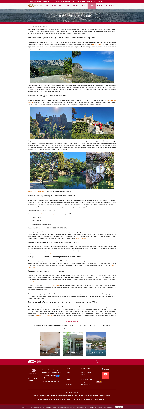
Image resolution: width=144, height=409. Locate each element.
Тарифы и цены (57, 6)
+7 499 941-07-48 (91, 1)
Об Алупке (68, 384)
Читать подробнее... (82, 238)
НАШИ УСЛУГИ (96, 352)
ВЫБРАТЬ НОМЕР (50, 352)
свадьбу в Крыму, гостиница (44, 315)
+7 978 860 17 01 (50, 376)
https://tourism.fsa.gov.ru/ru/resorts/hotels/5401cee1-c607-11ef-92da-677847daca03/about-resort (75, 399)
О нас (47, 6)
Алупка (91, 6)
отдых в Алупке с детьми (50, 285)
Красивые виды (85, 384)
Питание (83, 374)
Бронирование (109, 6)
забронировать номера (47, 214)
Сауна (82, 377)
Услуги (75, 6)
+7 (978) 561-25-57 (48, 378)
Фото (67, 382)
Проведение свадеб (86, 379)
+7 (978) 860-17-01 (77, 1)
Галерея (99, 6)
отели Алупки (96, 44)
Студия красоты (85, 387)
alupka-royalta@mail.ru (62, 1)
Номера (67, 6)
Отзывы (83, 6)
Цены (67, 374)
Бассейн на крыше (86, 372)
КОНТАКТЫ (73, 352)
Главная (30, 26)
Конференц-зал (85, 382)
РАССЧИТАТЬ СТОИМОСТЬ (72, 321)
